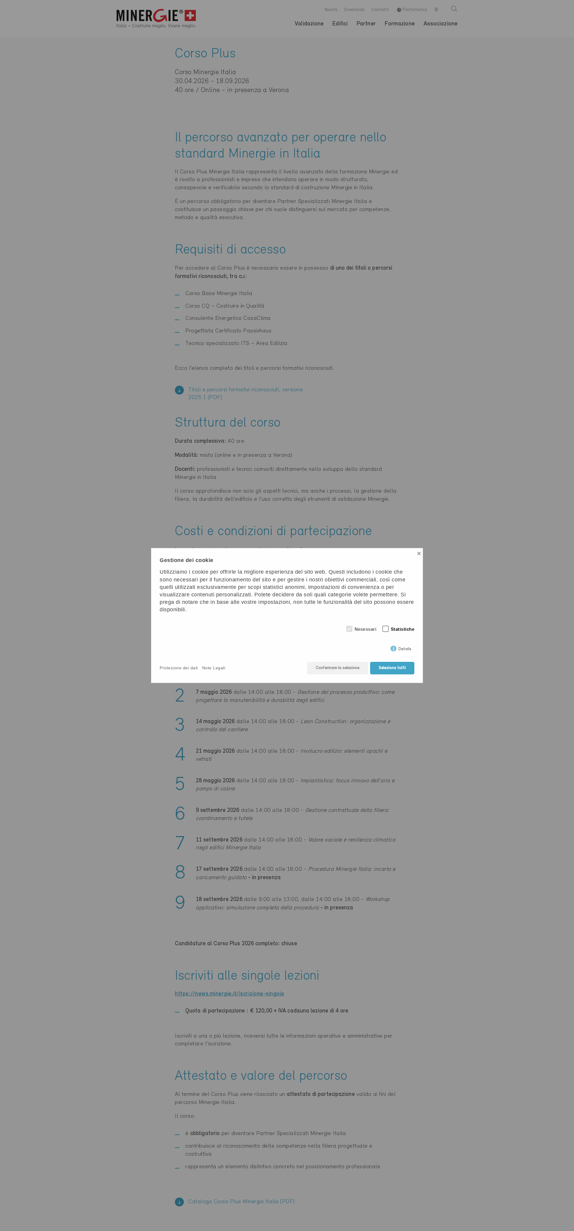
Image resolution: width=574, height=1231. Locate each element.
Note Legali (213, 667)
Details (405, 648)
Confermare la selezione (337, 668)
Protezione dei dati (179, 667)
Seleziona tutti (392, 668)
